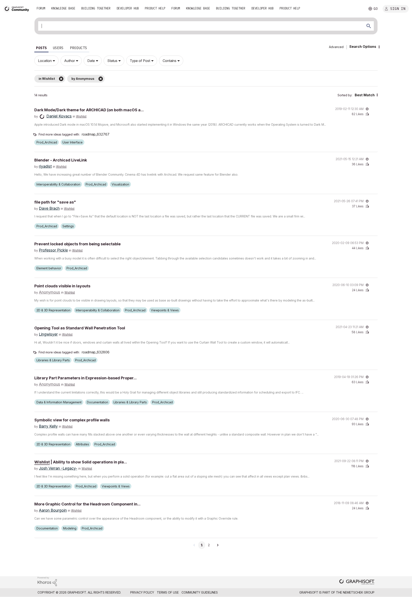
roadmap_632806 (95, 352)
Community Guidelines (200, 592)
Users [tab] (58, 48)
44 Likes (358, 248)
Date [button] (91, 61)
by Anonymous (82, 78)
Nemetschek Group (358, 592)
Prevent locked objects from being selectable (77, 244)
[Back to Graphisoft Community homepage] (17, 8)
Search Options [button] (362, 46)
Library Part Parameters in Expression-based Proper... (85, 378)
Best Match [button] (365, 95)
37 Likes (358, 206)
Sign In (397, 8)
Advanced (336, 47)
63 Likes (358, 382)
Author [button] (69, 61)
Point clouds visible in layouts (62, 286)
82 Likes (358, 114)
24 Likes (358, 290)
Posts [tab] (41, 48)
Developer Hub (128, 8)
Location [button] (45, 61)
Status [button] (112, 61)
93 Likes (358, 424)
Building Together (96, 8)
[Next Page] (217, 545)
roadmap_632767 (95, 134)
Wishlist (81, 116)
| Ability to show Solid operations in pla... (80, 462)
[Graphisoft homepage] (356, 582)
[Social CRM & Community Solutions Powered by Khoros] (47, 581)
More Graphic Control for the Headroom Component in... (87, 504)
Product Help (155, 8)
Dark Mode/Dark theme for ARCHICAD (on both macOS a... (89, 110)
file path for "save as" (55, 202)
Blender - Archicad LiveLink (60, 160)
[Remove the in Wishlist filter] (61, 78)
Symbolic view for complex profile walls (72, 420)
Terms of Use (168, 592)
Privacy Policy (142, 592)
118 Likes (357, 466)
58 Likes (358, 332)
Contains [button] (169, 61)
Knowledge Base (63, 8)
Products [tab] (78, 48)
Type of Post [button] (140, 61)
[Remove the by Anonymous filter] (100, 78)
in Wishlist (47, 78)
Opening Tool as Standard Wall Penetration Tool (79, 328)
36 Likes (358, 164)
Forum (41, 8)
